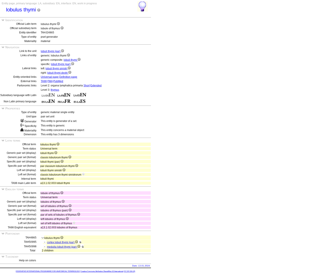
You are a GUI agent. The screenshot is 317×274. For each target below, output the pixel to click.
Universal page (50, 76)
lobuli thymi (71, 59)
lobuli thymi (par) (51, 51)
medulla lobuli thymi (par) (62, 246)
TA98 (44, 81)
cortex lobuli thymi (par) (61, 242)
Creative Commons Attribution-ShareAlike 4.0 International (101, 271)
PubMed (58, 81)
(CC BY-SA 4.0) (129, 271)
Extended (96, 85)
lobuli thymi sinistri (57, 68)
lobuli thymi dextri (57, 72)
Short (86, 85)
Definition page (68, 76)
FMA (50, 81)
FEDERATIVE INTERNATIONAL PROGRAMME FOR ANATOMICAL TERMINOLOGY (48, 271)
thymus (55, 89)
